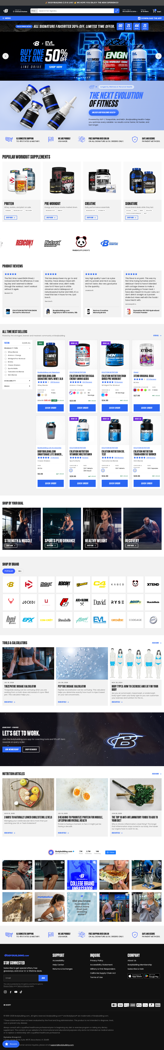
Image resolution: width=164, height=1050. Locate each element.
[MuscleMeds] (153, 602)
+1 (84, 393)
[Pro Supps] (64, 602)
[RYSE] (117, 602)
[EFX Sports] (28, 620)
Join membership (11, 749)
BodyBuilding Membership (140, 964)
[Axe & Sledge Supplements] (82, 602)
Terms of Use (96, 977)
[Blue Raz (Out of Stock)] (78, 393)
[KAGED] (117, 584)
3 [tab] (78, 77)
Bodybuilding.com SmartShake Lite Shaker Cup (49, 454)
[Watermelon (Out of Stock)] (81, 393)
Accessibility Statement (101, 964)
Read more (155, 643)
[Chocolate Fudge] (39, 395)
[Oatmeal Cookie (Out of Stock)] (46, 395)
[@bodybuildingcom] (51, 852)
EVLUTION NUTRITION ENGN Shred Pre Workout (114, 377)
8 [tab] (89, 77)
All (19, 571)
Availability (10, 381)
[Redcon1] (64, 584)
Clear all (26, 343)
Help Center (58, 964)
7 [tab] (87, 77)
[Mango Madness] (138, 390)
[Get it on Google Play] (152, 976)
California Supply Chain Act (103, 973)
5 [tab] (82, 77)
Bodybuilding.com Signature (49, 372)
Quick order (50, 407)
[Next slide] (158, 56)
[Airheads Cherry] (135, 390)
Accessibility (58, 960)
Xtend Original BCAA (144, 376)
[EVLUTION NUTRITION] (99, 620)
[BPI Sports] (10, 620)
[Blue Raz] (103, 395)
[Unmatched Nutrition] (46, 602)
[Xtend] (153, 584)
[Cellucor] (99, 584)
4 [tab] (80, 77)
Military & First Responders (102, 969)
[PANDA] (135, 584)
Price (6, 386)
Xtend (136, 372)
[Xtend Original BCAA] (146, 354)
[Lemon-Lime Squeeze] (145, 390)
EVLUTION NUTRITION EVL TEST (113, 452)
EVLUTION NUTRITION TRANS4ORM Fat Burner (145, 452)
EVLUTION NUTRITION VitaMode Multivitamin (81, 452)
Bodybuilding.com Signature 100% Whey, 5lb (50, 377)
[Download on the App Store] (135, 976)
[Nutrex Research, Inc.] (46, 584)
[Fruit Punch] (74, 393)
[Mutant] (82, 584)
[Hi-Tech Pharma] (153, 620)
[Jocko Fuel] (28, 602)
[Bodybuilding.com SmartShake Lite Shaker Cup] (50, 430)
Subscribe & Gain (136, 969)
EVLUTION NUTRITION (78, 372)
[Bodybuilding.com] (6, 10)
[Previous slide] (5, 56)
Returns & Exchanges (63, 969)
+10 (149, 390)
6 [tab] (85, 77)
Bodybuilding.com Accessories (49, 448)
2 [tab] (76, 77)
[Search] (116, 10)
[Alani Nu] (82, 620)
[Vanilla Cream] (42, 395)
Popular (9, 571)
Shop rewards (31, 749)
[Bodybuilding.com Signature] (10, 584)
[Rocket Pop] (71, 393)
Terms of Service (23, 986)
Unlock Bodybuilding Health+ (104, 112)
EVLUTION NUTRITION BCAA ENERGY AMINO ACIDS (82, 377)
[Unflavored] (71, 470)
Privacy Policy (8, 986)
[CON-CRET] (46, 620)
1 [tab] (74, 77)
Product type (11, 348)
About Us (132, 960)
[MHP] (135, 602)
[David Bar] (99, 602)
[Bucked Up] (10, 602)
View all (156, 335)
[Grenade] (117, 620)
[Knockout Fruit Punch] (142, 390)
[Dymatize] (28, 584)
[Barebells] (64, 620)
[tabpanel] (82, 56)
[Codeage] (135, 620)
